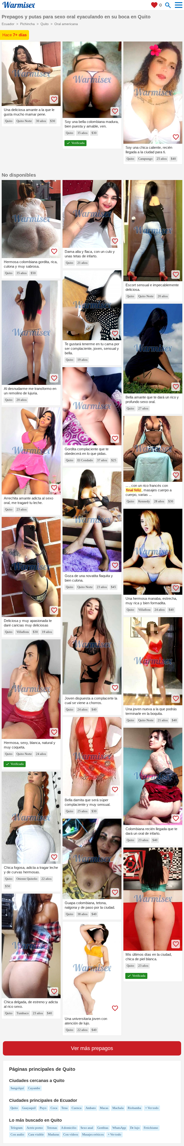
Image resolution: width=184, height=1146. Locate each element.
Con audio (17, 1134)
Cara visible (36, 1134)
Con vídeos (70, 1134)
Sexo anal (86, 1128)
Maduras (53, 1134)
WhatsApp (119, 1128)
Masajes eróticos (93, 1134)
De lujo (135, 1128)
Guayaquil (29, 1108)
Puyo (43, 1108)
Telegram (17, 1128)
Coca (54, 1108)
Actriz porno (35, 1128)
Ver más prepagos (92, 1048)
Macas (104, 1108)
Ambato (91, 1108)
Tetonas (52, 1128)
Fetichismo (151, 1128)
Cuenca (76, 1108)
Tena (64, 1108)
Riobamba (134, 1108)
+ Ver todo (152, 1108)
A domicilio (68, 1128)
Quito (14, 1108)
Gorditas (102, 1128)
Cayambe (34, 1088)
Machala (118, 1108)
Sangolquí (17, 1088)
